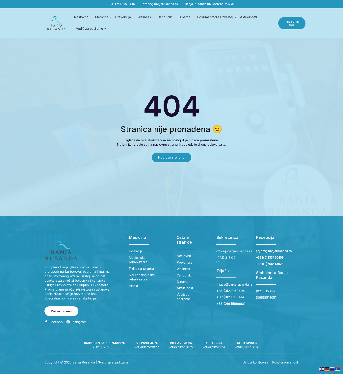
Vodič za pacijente (89, 29)
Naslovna (81, 17)
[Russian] (332, 369)
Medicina (101, 17)
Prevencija (123, 17)
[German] (327, 369)
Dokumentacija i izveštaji (215, 17)
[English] (322, 369)
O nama (184, 17)
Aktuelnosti (248, 17)
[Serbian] (337, 369)
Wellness (144, 17)
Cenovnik (165, 17)
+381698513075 (181, 347)
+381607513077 (147, 347)
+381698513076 (247, 347)
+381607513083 (104, 347)
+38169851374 (214, 347)
